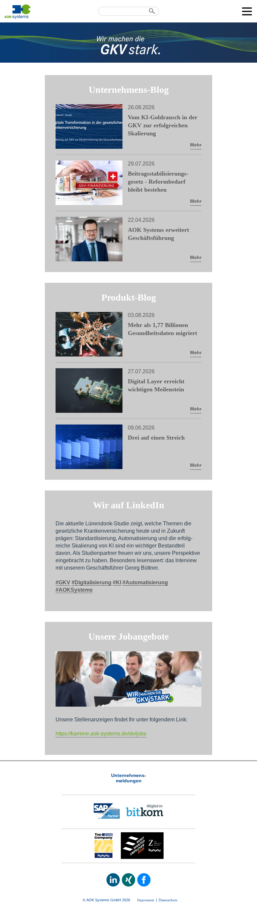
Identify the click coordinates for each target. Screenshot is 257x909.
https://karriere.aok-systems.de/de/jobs (101, 733)
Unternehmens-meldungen (128, 778)
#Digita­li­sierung (91, 582)
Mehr (195, 144)
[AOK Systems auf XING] (128, 880)
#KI (117, 582)
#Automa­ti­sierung (145, 582)
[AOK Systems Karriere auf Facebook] (144, 880)
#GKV (63, 582)
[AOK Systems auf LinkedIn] (113, 880)
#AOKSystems (74, 590)
